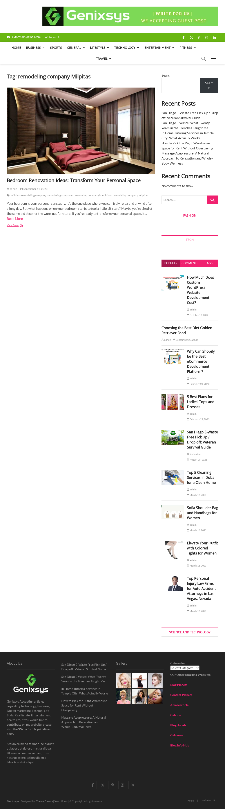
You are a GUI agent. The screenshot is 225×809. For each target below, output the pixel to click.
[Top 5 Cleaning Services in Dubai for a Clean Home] (172, 472)
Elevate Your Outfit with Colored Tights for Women (202, 548)
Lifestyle (97, 47)
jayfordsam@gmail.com (26, 37)
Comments (189, 263)
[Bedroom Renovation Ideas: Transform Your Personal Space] (81, 131)
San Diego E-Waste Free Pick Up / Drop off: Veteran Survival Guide (202, 440)
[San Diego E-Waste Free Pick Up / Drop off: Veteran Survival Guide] (172, 432)
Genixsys (13, 801)
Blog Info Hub (179, 745)
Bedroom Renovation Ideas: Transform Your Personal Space (74, 180)
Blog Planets (178, 685)
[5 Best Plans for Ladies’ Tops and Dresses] (172, 397)
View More (19, 225)
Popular (170, 263)
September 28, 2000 (186, 339)
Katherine (195, 454)
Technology (124, 47)
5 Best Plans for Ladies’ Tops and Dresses (200, 401)
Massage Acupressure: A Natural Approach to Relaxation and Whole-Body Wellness (187, 158)
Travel (101, 58)
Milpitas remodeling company (28, 195)
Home (16, 47)
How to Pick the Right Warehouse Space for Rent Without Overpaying (84, 705)
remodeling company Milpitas (130, 195)
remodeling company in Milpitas (93, 195)
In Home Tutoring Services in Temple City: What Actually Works (84, 691)
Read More (15, 219)
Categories (177, 663)
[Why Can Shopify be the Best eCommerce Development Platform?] (172, 351)
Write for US (52, 37)
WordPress (60, 801)
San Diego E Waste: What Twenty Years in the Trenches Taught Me (83, 679)
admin (13, 188)
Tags (208, 263)
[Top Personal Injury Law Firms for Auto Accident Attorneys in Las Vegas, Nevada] (172, 578)
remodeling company (60, 195)
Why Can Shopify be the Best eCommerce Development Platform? (201, 361)
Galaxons (176, 735)
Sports (56, 47)
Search (166, 75)
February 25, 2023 (199, 419)
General (74, 47)
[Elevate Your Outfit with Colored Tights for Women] (172, 543)
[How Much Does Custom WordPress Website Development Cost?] (172, 277)
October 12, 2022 (198, 315)
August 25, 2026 (198, 459)
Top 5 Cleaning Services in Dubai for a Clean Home (201, 477)
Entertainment (158, 47)
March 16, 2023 (197, 494)
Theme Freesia (44, 801)
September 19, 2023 (35, 188)
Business (33, 47)
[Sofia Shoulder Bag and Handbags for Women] (172, 508)
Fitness (186, 47)
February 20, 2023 (199, 383)
